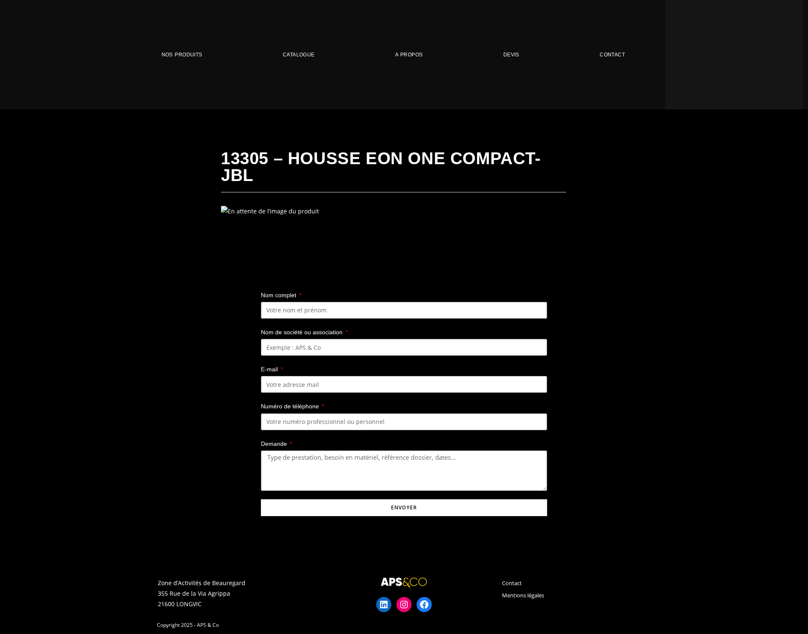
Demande (275, 443)
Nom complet (279, 295)
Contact (612, 55)
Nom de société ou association (302, 332)
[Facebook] (424, 604)
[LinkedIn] (383, 604)
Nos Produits (182, 55)
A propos (409, 55)
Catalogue (299, 55)
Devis (511, 55)
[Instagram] (404, 604)
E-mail (270, 369)
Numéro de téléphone (291, 406)
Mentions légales (523, 595)
